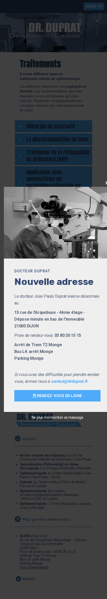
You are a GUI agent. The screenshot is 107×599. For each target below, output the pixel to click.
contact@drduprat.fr (69, 381)
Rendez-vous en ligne (59, 396)
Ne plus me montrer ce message (57, 417)
